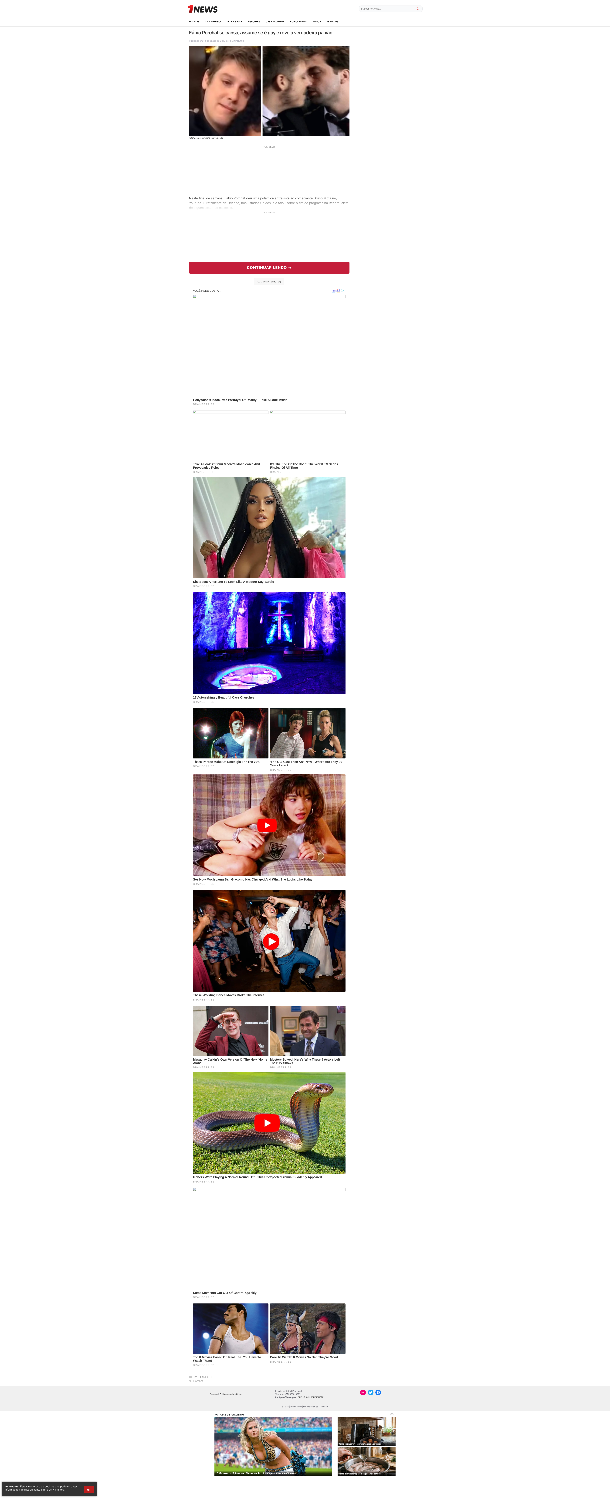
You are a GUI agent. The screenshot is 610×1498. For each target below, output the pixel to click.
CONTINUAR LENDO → (269, 267)
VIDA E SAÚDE (235, 21)
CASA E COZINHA (275, 21)
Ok (88, 1489)
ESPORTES (254, 21)
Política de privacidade (231, 1394)
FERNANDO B (237, 40)
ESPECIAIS (332, 21)
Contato (214, 1394)
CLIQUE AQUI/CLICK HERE (311, 1397)
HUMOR (316, 21)
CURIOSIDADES (298, 21)
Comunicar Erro (267, 281)
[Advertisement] (269, 170)
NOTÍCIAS (194, 21)
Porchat (198, 1381)
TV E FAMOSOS (213, 21)
